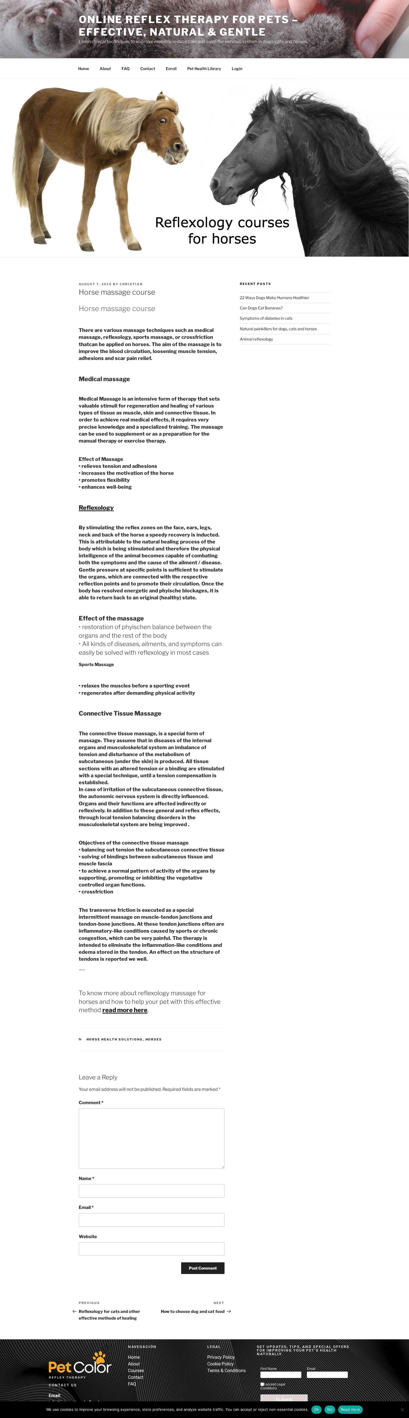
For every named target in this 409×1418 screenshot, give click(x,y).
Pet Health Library (204, 68)
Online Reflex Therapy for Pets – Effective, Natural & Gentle (189, 25)
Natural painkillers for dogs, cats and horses (278, 328)
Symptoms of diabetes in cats (266, 318)
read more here (124, 1010)
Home (83, 68)
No (329, 1409)
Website (88, 1236)
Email (86, 1207)
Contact (147, 68)
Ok (316, 1409)
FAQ (126, 68)
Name (86, 1178)
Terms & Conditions (226, 1370)
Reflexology (96, 507)
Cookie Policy (220, 1364)
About (105, 68)
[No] (402, 1409)
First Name (268, 1369)
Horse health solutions (115, 1039)
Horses (154, 1039)
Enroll (171, 68)
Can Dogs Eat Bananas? (261, 308)
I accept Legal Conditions (272, 1386)
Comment (91, 1102)
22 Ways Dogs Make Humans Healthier (274, 297)
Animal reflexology (256, 339)
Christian (131, 284)
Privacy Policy (221, 1357)
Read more (350, 1409)
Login (237, 68)
